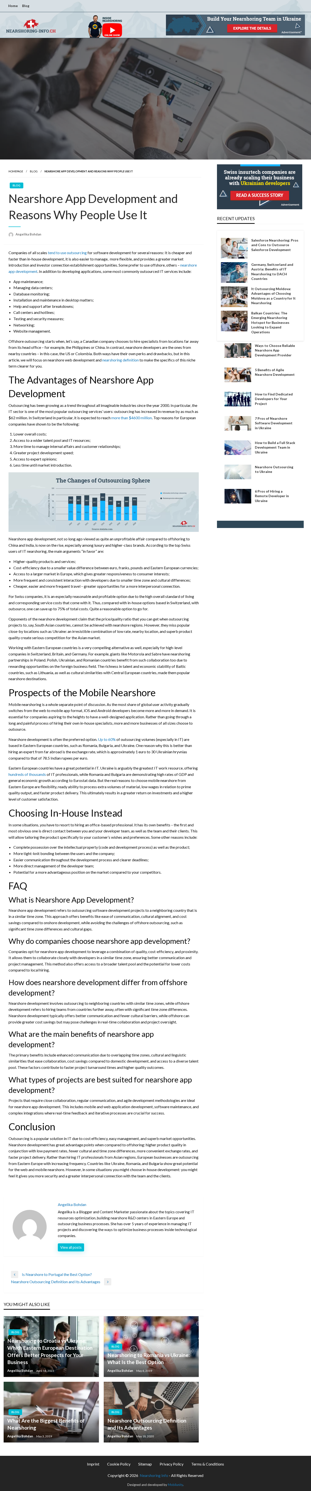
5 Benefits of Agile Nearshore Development (275, 372)
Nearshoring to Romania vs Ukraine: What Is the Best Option (148, 1358)
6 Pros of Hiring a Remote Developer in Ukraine (272, 496)
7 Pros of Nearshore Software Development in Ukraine (274, 423)
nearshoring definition (120, 360)
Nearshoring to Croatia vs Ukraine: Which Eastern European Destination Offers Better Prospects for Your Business (50, 1351)
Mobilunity (175, 1485)
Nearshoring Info (154, 1475)
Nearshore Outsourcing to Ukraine (274, 469)
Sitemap (145, 1464)
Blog (25, 6)
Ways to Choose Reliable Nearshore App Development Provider (275, 350)
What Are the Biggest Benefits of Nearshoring (46, 1424)
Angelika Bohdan (28, 234)
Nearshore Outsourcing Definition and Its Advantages (146, 1424)
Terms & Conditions (207, 1464)
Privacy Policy (171, 1464)
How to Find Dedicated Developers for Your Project (274, 399)
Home (13, 6)
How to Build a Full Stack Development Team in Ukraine (275, 447)
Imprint (93, 1464)
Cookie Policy (118, 1464)
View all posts (71, 1247)
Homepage (16, 171)
